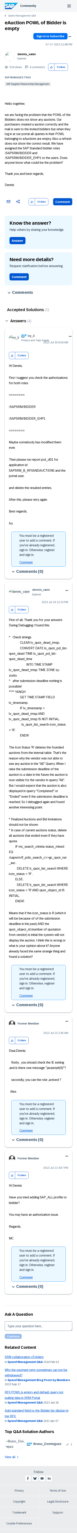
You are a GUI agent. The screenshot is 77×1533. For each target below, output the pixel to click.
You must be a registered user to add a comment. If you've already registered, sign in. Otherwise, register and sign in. (37, 545)
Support (58, 1512)
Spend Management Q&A (22, 15)
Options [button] (69, 36)
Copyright (19, 1501)
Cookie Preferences (19, 1523)
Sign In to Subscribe (50, 36)
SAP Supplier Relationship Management (27, 84)
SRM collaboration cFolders (24, 1357)
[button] (51, 67)
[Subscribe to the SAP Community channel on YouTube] (42, 1478)
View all (10, 1457)
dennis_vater (26, 54)
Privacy (19, 1490)
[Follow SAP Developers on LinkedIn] (49, 1478)
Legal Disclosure (58, 1501)
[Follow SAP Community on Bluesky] (35, 1478)
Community (28, 5)
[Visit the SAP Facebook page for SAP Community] (27, 1478)
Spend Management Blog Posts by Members (39, 1380)
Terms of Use (58, 1490)
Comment (62, 202)
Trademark (19, 1512)
